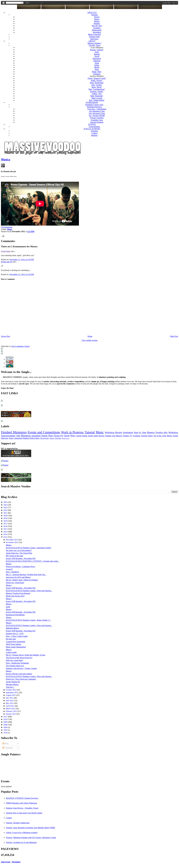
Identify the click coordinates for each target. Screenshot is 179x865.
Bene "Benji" (97, 87)
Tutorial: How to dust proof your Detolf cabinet (24, 813)
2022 (5, 510)
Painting (97, 23)
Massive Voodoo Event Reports (18, 593)
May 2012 (10, 703)
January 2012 (11, 714)
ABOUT (92, 41)
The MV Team (94, 45)
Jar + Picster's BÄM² (97, 116)
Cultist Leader (11, 652)
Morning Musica (12, 684)
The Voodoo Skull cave (15, 666)
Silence (8, 617)
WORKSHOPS (92, 102)
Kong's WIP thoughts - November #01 (20, 631)
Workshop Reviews (94, 107)
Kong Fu (58, 435)
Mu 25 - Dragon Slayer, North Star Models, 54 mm (25, 655)
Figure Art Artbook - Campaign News (20, 566)
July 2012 (10, 698)
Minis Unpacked (94, 34)
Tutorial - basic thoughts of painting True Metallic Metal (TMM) (30, 828)
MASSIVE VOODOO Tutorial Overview (22, 798)
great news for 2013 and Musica (18, 577)
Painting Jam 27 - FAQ (15, 633)
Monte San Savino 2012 (15, 596)
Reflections (65, 438)
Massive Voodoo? (94, 43)
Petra (97, 69)
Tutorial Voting (147, 436)
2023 (5, 507)
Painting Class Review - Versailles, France (22, 808)
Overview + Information (96, 109)
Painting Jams (94, 37)
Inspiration (97, 32)
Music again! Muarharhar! (16, 647)
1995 (5, 730)
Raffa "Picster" (97, 80)
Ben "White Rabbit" (97, 100)
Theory (97, 17)
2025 (5, 502)
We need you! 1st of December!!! (19, 550)
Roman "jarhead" (97, 50)
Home (90, 336)
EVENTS (92, 124)
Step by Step (140, 432)
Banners (94, 135)
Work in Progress (72, 432)
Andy (97, 52)
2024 (5, 505)
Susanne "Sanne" (97, 91)
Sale (18, 435)
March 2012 (11, 709)
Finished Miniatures (14, 432)
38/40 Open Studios (13, 644)
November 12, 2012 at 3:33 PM (21, 259)
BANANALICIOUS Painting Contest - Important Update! (28, 548)
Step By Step (97, 26)
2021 (5, 513)
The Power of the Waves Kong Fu (19, 658)
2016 (5, 526)
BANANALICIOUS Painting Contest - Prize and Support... (29, 591)
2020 (5, 516)
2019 (5, 518)
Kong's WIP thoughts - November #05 (20, 558)
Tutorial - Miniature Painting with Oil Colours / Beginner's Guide (31, 837)
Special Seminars (96, 122)
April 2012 (10, 706)
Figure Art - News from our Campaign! (21, 679)
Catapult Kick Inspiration (15, 642)
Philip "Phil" (97, 72)
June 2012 (10, 701)
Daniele (97, 54)
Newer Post (5, 336)
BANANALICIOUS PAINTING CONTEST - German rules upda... (32, 561)
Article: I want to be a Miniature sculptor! (22, 832)
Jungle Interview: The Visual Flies (19, 553)
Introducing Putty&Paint (15, 615)
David (96, 56)
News (72, 435)
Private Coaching (97, 118)
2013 (5, 534)
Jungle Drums (81, 436)
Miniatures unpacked (31, 435)
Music (100, 432)
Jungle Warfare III (13, 682)
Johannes (96, 61)
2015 (5, 529)
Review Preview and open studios (19, 674)
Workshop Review (113, 432)
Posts (6, 744)
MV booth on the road (14, 556)
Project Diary (34, 438)
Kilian (96, 65)
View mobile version (90, 340)
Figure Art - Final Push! (15, 583)
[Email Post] (2, 236)
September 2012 (12, 692)
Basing (96, 21)
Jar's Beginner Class (97, 111)
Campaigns (18, 438)
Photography (97, 30)
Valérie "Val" (97, 94)
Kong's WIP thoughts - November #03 (20, 601)
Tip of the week (159, 436)
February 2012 (12, 711)
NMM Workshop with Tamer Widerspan (21, 803)
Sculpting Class (97, 120)
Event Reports (94, 127)
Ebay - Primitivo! (12, 572)
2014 (5, 532)
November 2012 (12, 542)
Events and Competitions (44, 432)
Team (11, 438)
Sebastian (96, 74)
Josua (97, 63)
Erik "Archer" (96, 85)
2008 (5, 725)
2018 (5, 521)
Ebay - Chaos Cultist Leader (17, 636)
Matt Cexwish (96, 98)
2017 (5, 524)
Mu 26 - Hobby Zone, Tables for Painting (22, 580)
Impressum (5, 862)
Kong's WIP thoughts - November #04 (20, 588)
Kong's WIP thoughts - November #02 (20, 612)
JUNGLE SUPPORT (92, 129)
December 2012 (12, 540)
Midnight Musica (12, 628)
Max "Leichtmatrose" (97, 89)
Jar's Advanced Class (97, 113)
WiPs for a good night (14, 660)
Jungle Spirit (93, 436)
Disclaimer (16, 862)
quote (8, 607)
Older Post (174, 336)
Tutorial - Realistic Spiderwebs (17, 823)
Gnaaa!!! (9, 569)
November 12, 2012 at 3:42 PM (21, 274)
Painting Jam (110, 436)
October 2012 (11, 690)
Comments (8, 748)
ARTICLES (92, 12)
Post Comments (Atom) (20, 346)
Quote (67, 435)
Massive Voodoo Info (157, 432)
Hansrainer (97, 59)
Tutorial (90, 432)
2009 (5, 722)
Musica (5, 159)
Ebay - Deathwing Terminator (17, 663)
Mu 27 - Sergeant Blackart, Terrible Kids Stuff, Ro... (26, 574)
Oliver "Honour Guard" (97, 78)
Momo (96, 67)
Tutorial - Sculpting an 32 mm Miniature (21, 842)
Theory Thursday (55, 438)
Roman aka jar (6, 262)
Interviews (94, 39)
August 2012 (11, 695)
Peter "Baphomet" (97, 83)
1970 (5, 733)
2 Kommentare (6, 227)
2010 (5, 719)
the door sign (11, 639)
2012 (5, 537)
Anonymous (5, 251)
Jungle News (47, 435)
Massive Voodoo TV (124, 436)
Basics (96, 19)
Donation (94, 131)
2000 (5, 727)
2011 (5, 717)
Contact (94, 133)
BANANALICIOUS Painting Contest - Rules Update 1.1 (28, 620)
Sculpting (96, 28)
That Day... (10, 687)
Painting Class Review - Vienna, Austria (21, 668)
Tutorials (94, 15)
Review (101, 436)
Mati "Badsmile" (96, 96)
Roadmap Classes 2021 (94, 105)
